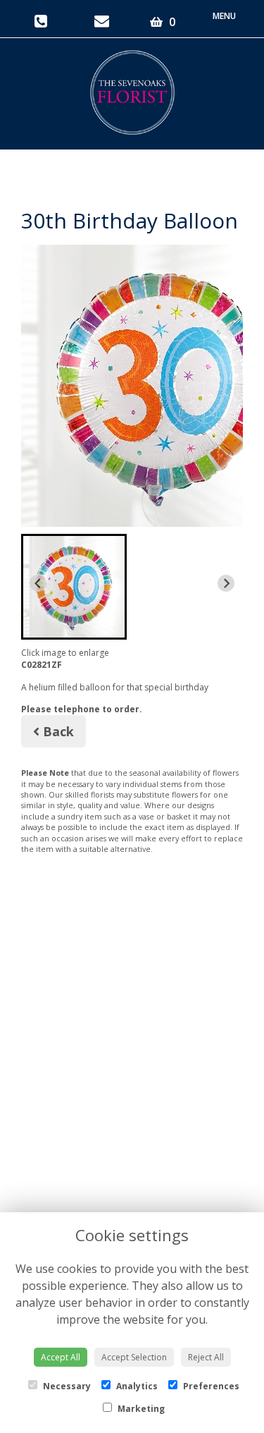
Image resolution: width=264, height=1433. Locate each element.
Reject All (206, 1357)
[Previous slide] (38, 583)
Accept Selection (134, 1357)
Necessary (66, 1386)
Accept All (60, 1357)
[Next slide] (226, 583)
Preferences (210, 1386)
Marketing (140, 1409)
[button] (74, 587)
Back (56, 731)
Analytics (136, 1386)
